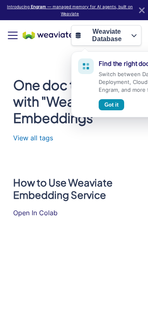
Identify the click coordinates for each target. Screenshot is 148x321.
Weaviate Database (107, 35)
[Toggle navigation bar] (13, 35)
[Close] (142, 10)
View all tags (33, 138)
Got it (111, 105)
